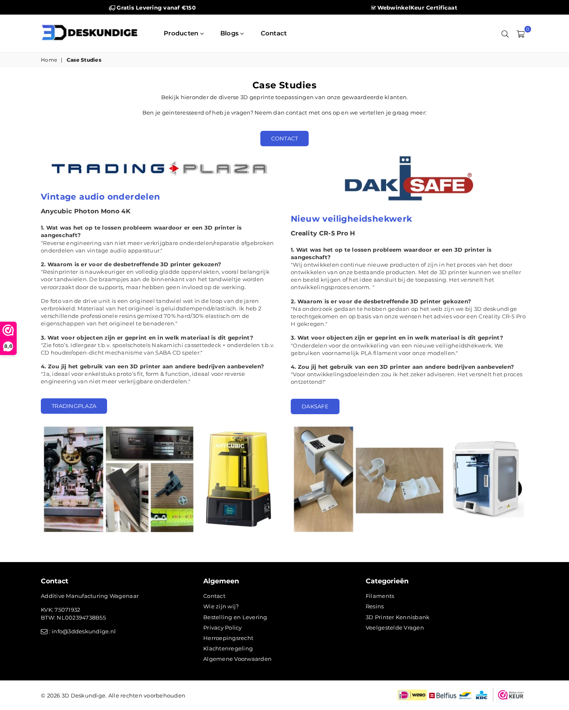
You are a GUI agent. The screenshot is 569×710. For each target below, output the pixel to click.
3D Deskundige (83, 695)
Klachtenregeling (228, 648)
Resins (375, 606)
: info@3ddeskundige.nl (81, 631)
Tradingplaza (74, 405)
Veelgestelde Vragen (395, 627)
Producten (182, 33)
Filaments (380, 595)
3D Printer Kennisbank (397, 617)
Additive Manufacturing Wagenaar (90, 595)
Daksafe (315, 406)
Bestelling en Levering (235, 617)
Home (49, 60)
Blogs (230, 33)
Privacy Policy (222, 627)
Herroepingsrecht (228, 638)
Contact (274, 33)
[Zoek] (505, 33)
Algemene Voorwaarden (237, 658)
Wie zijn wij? (221, 606)
